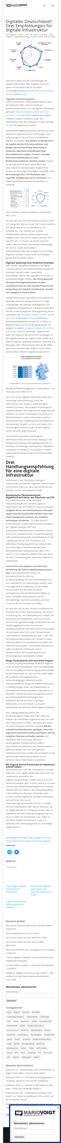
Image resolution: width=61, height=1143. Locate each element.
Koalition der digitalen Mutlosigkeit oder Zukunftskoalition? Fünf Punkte (41, 890)
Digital (9, 36)
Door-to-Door (12, 1030)
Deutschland (12, 1025)
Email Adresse (12, 992)
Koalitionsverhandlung (42, 1039)
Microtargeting (28, 1044)
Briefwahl (36, 1012)
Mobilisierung (12, 1048)
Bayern (17, 1012)
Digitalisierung (21, 36)
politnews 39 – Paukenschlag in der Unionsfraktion (29, 1069)
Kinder (17, 1039)
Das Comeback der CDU (17, 933)
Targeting (31, 1053)
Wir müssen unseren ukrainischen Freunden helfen (29, 925)
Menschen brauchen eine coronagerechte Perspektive (30, 949)
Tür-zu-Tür (48, 1053)
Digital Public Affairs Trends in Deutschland (25, 1073)
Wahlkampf (26, 1057)
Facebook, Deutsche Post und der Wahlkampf (27, 1080)
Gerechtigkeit (36, 1035)
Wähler (36, 1057)
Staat (23, 1053)
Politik (33, 36)
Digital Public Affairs (36, 1025)
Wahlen (16, 1057)
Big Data (26, 1012)
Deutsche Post (45, 1021)
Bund (44, 34)
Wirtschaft (49, 36)
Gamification (23, 1035)
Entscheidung (36, 1030)
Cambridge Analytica (15, 1017)
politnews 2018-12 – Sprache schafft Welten (26, 1085)
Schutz (9, 1053)
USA (8, 1057)
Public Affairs (41, 1048)
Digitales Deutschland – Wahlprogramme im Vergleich (17, 904)
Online (23, 1048)
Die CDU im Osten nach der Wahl (21, 937)
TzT (39, 1053)
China (15, 1021)
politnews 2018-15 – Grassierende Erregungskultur (29, 1077)
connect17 (25, 1021)
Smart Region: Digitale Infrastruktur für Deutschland (16, 889)
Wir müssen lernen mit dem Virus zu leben (25, 942)
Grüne (9, 1039)
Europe (47, 1030)
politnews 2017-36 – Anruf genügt (21, 1104)
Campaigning (32, 1017)
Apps (9, 1012)
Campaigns (44, 1017)
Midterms (40, 1044)
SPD (40, 36)
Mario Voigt (16, 34)
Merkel (16, 1044)
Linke (9, 1044)
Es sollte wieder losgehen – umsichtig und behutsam (30, 965)
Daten (34, 1021)
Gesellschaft (49, 1035)
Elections (24, 1030)
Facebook (11, 1035)
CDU (50, 34)
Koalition (26, 1039)
